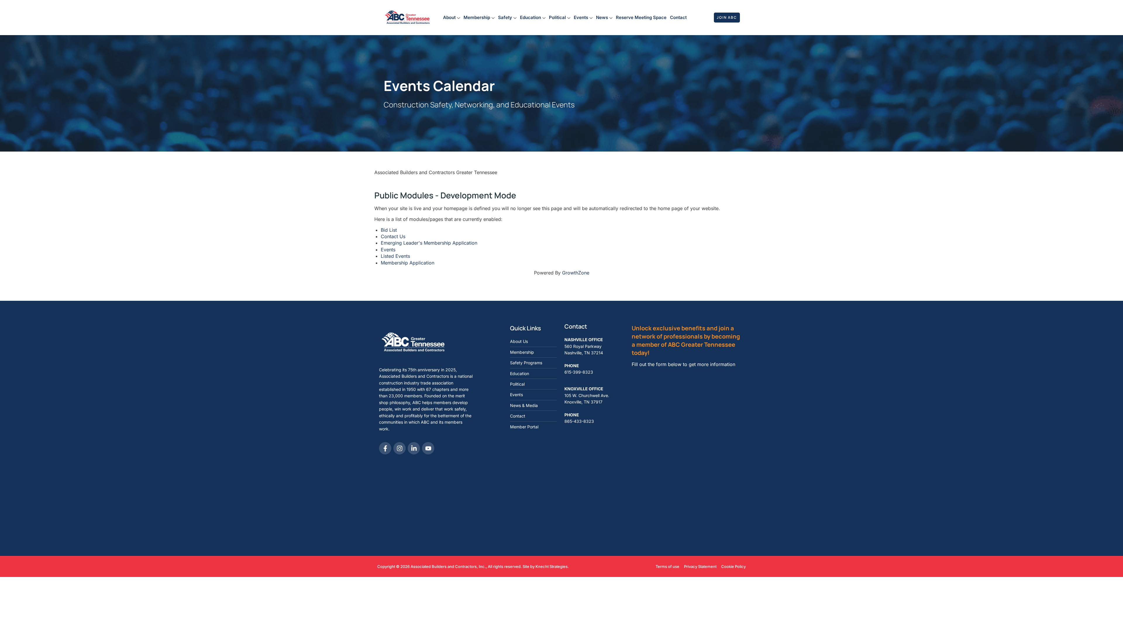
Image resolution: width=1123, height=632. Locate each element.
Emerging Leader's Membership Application (429, 243)
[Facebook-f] (385, 448)
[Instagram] (399, 448)
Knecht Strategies (551, 566)
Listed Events (395, 256)
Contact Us (393, 236)
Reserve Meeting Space (641, 17)
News (602, 17)
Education (530, 17)
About (449, 17)
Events (581, 17)
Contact (678, 17)
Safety (505, 17)
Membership (477, 17)
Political (557, 17)
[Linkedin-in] (414, 448)
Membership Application (407, 263)
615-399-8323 (578, 372)
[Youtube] (428, 448)
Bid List (389, 230)
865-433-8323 (579, 421)
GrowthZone (575, 273)
